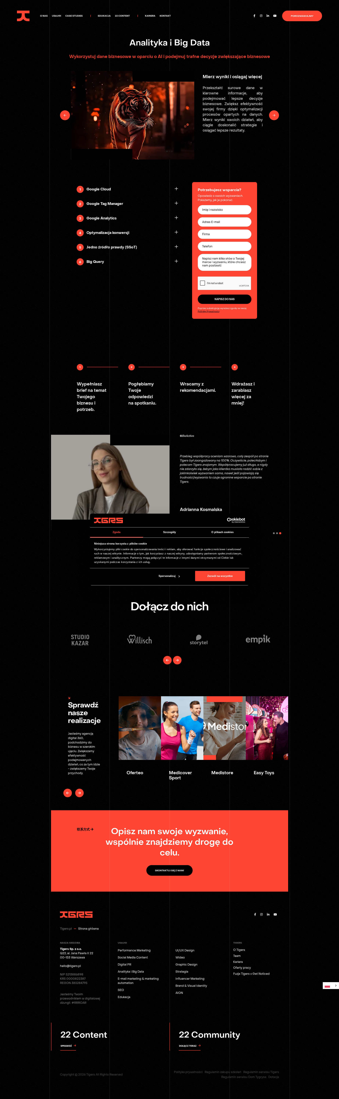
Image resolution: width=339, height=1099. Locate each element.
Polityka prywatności (188, 1072)
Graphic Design (186, 964)
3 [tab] (280, 533)
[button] (65, 115)
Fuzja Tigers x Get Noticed (251, 974)
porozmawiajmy (302, 16)
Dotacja (273, 1077)
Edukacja (124, 997)
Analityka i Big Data (131, 971)
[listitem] (80, 640)
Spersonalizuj (167, 575)
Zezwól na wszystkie (220, 575)
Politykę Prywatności (208, 311)
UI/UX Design (185, 950)
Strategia (182, 971)
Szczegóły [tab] (169, 532)
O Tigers (239, 950)
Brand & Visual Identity (191, 986)
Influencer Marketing (190, 979)
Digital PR (124, 964)
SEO (121, 990)
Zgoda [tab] (117, 532)
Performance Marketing (134, 950)
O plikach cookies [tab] (222, 532)
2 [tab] (277, 533)
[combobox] (331, 985)
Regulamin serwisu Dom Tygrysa (243, 1077)
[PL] (331, 985)
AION (179, 993)
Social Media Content (133, 957)
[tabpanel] (169, 482)
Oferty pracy (242, 968)
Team (237, 956)
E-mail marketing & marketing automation (138, 981)
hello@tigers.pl (70, 966)
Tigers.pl (66, 929)
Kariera (238, 962)
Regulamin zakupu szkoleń (223, 1072)
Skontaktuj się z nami (169, 870)
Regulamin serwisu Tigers (261, 1072)
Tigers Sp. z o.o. (71, 949)
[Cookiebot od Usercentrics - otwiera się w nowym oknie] (229, 520)
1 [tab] (274, 533)
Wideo (180, 957)
